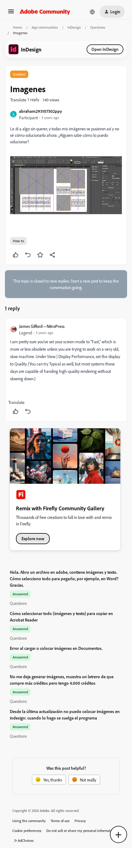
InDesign (74, 27)
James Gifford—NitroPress (41, 326)
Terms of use (60, 820)
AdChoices (26, 840)
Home (17, 27)
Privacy (80, 820)
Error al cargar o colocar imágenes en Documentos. (56, 648)
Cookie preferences (26, 830)
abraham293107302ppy (40, 111)
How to (18, 240)
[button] (11, 13)
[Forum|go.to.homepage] (45, 12)
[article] (66, 369)
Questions (97, 27)
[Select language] (92, 12)
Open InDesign (104, 49)
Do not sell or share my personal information (80, 830)
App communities (45, 27)
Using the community (29, 820)
